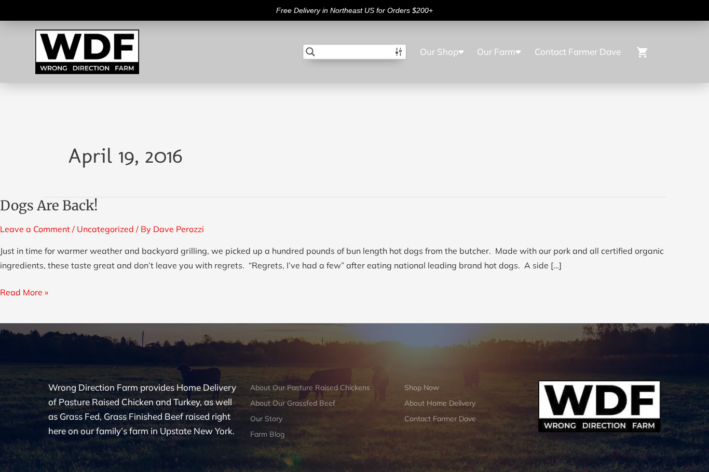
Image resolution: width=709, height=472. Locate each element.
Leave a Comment (35, 229)
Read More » (24, 291)
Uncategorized (105, 229)
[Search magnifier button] (310, 52)
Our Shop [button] (439, 51)
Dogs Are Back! (49, 205)
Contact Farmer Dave (578, 51)
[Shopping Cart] (649, 52)
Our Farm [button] (496, 51)
